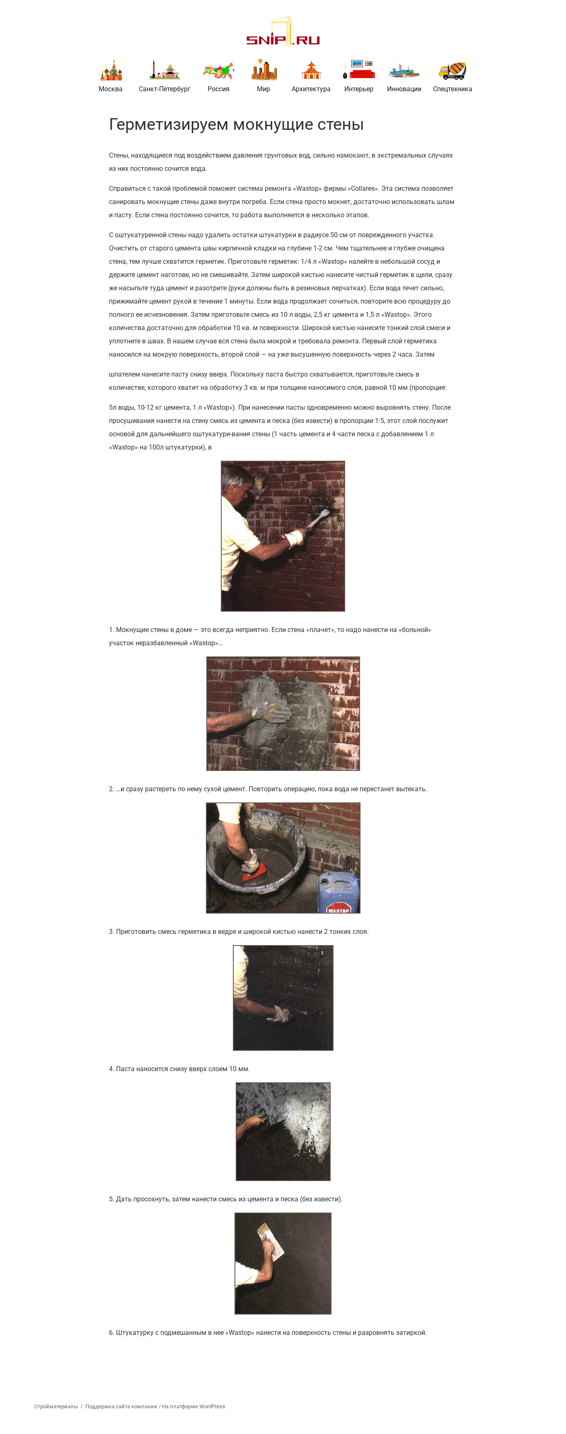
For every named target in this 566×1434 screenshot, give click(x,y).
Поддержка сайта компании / (123, 1406)
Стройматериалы (56, 1406)
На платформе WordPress (193, 1406)
